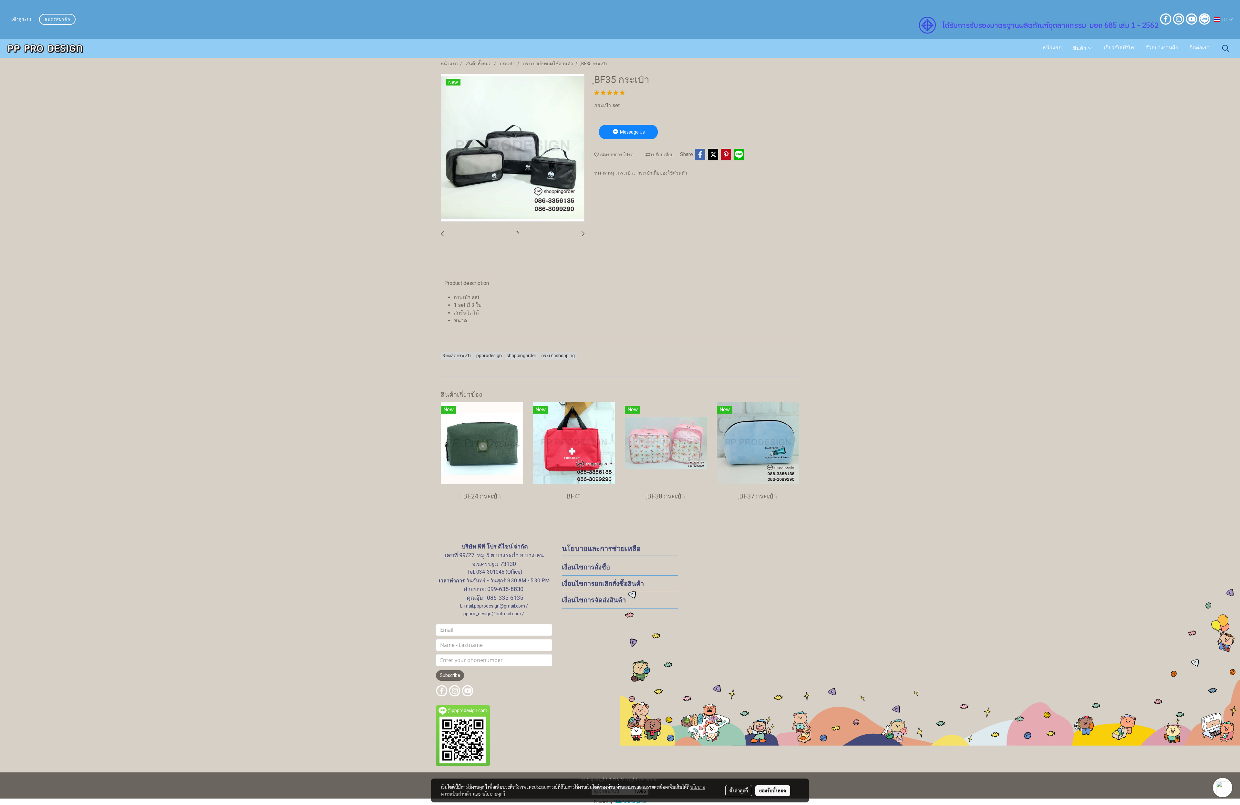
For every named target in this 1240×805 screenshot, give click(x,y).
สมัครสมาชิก (57, 19)
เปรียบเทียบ (662, 154)
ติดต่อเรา (1199, 48)
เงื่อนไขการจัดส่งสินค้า (594, 600)
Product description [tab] (466, 283)
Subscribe (450, 675)
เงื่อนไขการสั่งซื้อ (586, 567)
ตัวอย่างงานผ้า (1161, 48)
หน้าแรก (1052, 48)
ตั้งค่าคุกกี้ (738, 790)
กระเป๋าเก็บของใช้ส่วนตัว (662, 173)
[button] (1226, 48)
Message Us (632, 132)
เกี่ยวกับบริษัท (1119, 48)
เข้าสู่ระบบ (22, 19)
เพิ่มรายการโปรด (616, 154)
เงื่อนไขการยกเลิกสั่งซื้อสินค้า (603, 583)
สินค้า (1080, 48)
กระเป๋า (626, 173)
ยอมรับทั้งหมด (772, 790)
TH (1224, 19)
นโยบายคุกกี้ (493, 794)
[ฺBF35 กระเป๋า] (512, 148)
